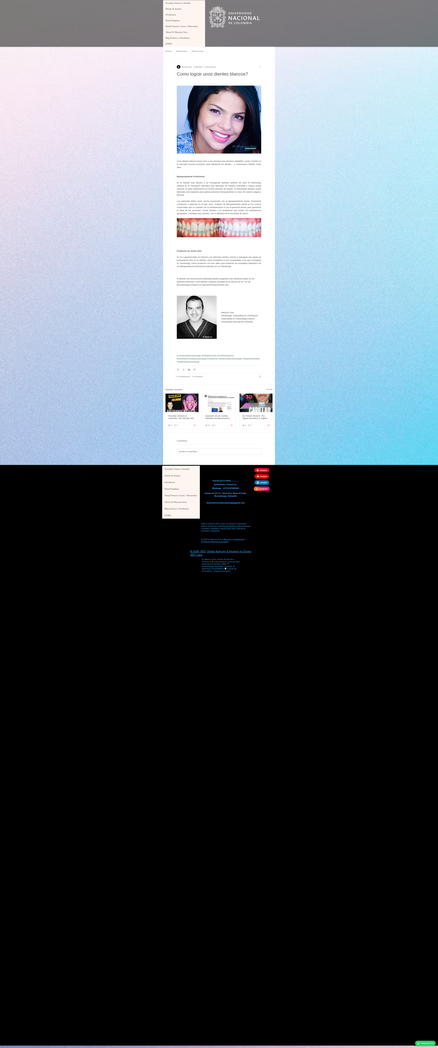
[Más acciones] (259, 67)
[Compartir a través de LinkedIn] (189, 369)
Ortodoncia (171, 14)
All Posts (168, 51)
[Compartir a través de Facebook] (178, 369)
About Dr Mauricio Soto (177, 32)
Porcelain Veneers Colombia (178, 3)
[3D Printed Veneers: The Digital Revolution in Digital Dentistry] (256, 403)
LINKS (169, 43)
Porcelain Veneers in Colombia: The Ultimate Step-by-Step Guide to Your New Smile (181, 417)
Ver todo (270, 389)
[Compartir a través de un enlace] (195, 369)
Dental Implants (173, 20)
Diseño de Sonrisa (173, 9)
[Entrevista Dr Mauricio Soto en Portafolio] (219, 403)
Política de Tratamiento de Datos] (215, 542)
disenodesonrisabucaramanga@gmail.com (226, 503)
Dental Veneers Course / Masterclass (182, 26)
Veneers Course (197, 51)
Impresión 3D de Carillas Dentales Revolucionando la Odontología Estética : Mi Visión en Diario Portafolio (218, 417)
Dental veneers (181, 51)
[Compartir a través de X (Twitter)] (183, 369)
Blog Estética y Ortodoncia (178, 38)
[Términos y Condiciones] (233, 539)
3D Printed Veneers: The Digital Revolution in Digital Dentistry (254, 417)
